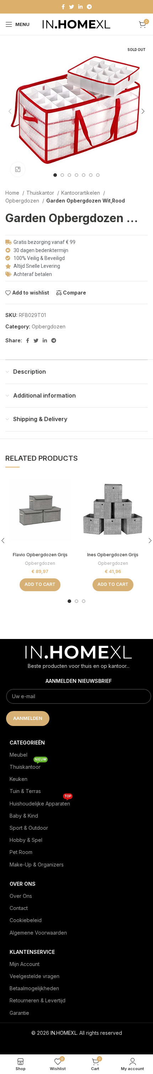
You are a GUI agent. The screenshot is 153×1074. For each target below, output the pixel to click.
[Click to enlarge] (18, 169)
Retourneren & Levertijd (37, 1000)
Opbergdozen (23, 201)
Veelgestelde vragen (34, 976)
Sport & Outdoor (29, 828)
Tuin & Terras (25, 791)
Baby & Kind (24, 816)
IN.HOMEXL (64, 1033)
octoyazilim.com (76, 1044)
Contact (19, 908)
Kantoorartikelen (81, 193)
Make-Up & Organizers (37, 864)
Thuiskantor (41, 193)
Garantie (19, 1013)
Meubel (18, 755)
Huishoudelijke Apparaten (40, 802)
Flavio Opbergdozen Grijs (40, 554)
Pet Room (21, 852)
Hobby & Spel (26, 840)
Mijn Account (24, 964)
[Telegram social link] (89, 6)
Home (13, 193)
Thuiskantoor (28, 765)
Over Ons (21, 896)
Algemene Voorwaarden (38, 933)
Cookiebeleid (26, 920)
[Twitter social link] (71, 6)
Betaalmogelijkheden (34, 988)
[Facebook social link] (63, 6)
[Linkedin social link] (80, 6)
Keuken (18, 779)
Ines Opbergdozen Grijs (112, 554)
